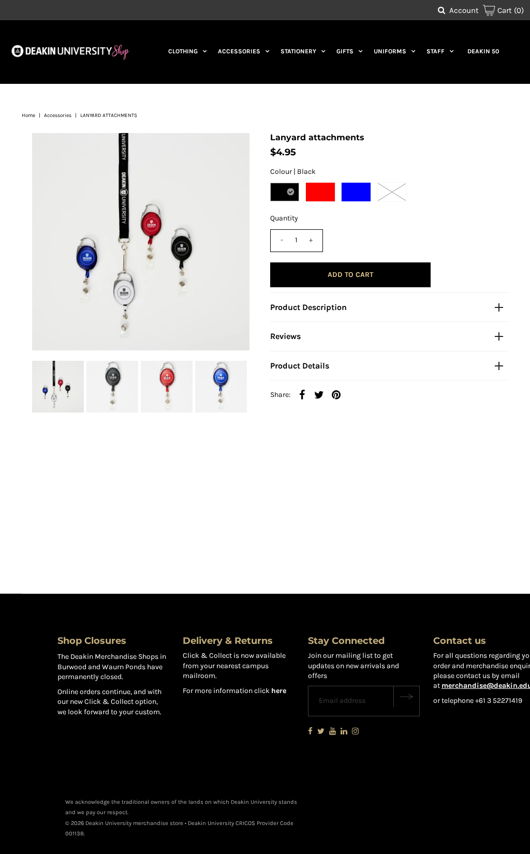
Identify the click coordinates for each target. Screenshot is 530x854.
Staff (435, 51)
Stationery (298, 51)
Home (28, 115)
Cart (509, 10)
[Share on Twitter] (319, 394)
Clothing (183, 51)
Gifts (345, 51)
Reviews (285, 336)
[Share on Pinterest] (336, 394)
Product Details (299, 366)
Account (464, 10)
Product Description (308, 307)
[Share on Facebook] (302, 394)
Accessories (239, 51)
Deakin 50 (483, 51)
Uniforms (390, 51)
